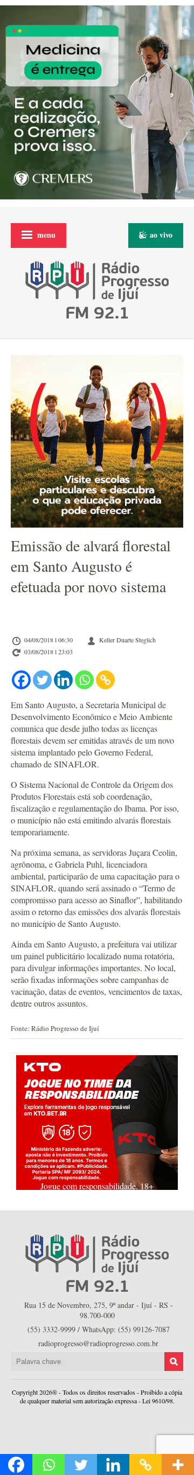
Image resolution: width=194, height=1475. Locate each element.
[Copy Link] (105, 679)
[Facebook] (21, 679)
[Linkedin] (63, 679)
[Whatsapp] (84, 679)
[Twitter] (42, 679)
